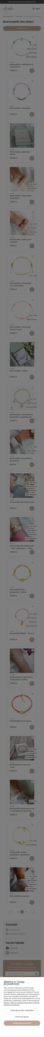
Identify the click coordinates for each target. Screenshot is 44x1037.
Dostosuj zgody (22, 1017)
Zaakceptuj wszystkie (22, 1023)
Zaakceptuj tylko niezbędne (22, 1010)
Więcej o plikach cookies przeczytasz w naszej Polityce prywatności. (21, 1004)
